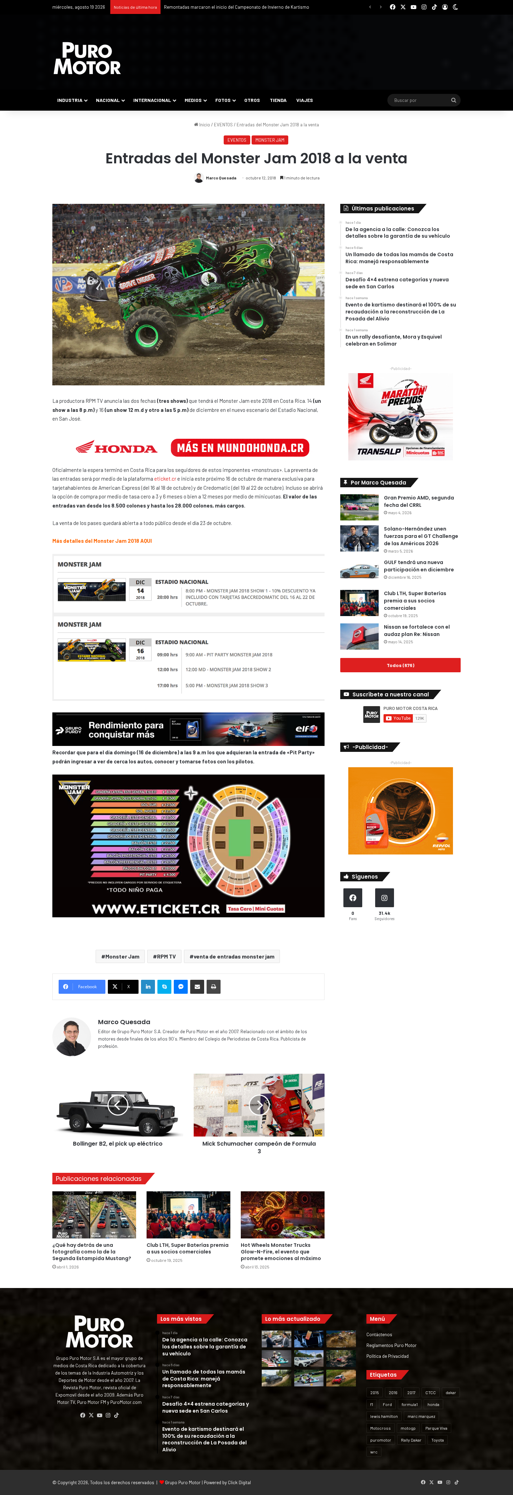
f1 (371, 1404)
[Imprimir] (214, 987)
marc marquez (421, 1416)
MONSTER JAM (269, 140)
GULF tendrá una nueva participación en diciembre (419, 566)
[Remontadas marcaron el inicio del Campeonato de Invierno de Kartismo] (309, 1378)
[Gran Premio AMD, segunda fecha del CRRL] (359, 507)
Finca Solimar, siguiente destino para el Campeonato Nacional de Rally (234, 7)
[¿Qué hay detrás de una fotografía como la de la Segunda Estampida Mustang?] (94, 1214)
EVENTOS (223, 124)
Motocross (380, 1428)
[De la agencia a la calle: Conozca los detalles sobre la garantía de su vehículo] (276, 1339)
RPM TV (166, 956)
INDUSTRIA (69, 100)
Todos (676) (400, 665)
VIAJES (304, 100)
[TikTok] (116, 1415)
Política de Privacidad (387, 1356)
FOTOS (223, 100)
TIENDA (278, 100)
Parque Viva (436, 1428)
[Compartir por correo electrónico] (197, 987)
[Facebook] (83, 1415)
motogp (408, 1428)
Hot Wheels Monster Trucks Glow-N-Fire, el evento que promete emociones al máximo (281, 1252)
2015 (374, 1392)
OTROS (252, 100)
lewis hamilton (384, 1416)
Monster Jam (122, 956)
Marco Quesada (221, 177)
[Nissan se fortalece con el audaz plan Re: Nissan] (359, 636)
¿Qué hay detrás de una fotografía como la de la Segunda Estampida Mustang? (91, 1252)
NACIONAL (108, 100)
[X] (91, 1415)
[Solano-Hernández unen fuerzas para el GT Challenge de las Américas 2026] (359, 538)
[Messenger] (181, 987)
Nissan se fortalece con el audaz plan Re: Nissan (417, 630)
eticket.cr (165, 478)
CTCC (430, 1392)
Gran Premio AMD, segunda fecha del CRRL (419, 501)
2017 (411, 1392)
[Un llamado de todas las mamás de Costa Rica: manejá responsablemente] (309, 1339)
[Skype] (164, 987)
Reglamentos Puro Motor (391, 1345)
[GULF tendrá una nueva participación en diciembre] (359, 572)
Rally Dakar (411, 1439)
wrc (374, 1451)
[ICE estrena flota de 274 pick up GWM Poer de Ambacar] (309, 1358)
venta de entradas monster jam (234, 956)
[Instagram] (108, 1415)
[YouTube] (99, 1415)
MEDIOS (193, 100)
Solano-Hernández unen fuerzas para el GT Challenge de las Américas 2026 (421, 536)
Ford (387, 1404)
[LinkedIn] (148, 987)
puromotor (380, 1439)
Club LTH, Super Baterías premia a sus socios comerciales (188, 1248)
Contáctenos (379, 1334)
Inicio (204, 124)
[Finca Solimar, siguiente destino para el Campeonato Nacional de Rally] (341, 1378)
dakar (451, 1392)
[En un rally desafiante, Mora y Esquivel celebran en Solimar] (341, 1358)
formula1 (410, 1404)
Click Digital (239, 1482)
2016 (393, 1392)
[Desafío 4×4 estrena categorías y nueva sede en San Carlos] (341, 1339)
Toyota (437, 1439)
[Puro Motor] (87, 58)
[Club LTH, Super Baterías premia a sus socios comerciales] (188, 1214)
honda (433, 1404)
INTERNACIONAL (152, 100)
